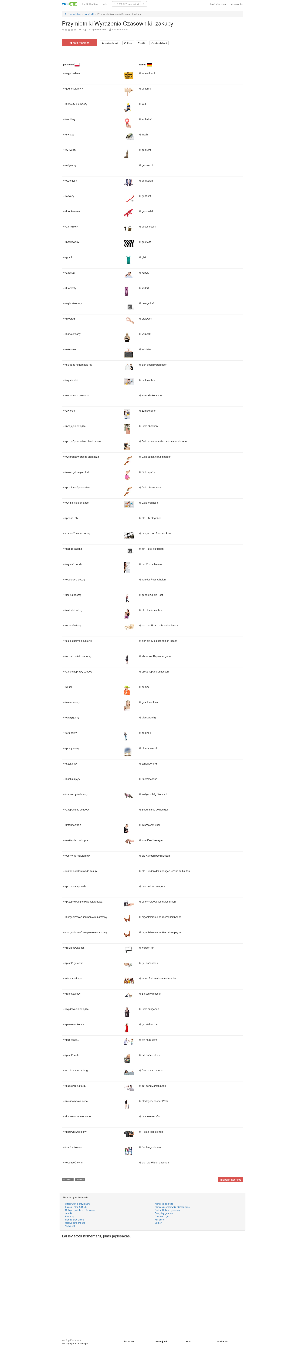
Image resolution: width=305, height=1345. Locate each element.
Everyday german (164, 1213)
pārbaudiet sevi (160, 43)
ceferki (68, 1213)
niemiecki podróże (164, 1203)
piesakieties (237, 4)
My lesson (160, 1219)
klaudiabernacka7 (121, 29)
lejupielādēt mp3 (111, 43)
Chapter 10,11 (162, 1216)
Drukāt (129, 43)
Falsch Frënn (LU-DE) (76, 1206)
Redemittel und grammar (167, 1210)
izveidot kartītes (90, 4)
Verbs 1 (159, 1222)
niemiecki (67, 1179)
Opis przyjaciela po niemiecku (80, 1210)
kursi (105, 4)
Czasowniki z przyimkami (77, 1203)
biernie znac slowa (74, 1219)
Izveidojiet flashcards (230, 1179)
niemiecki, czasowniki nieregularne (172, 1206)
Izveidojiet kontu (218, 4)
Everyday (70, 1216)
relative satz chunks (75, 1222)
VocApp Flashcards (71, 1340)
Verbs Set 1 (71, 1225)
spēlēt (142, 43)
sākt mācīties (80, 43)
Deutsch (80, 1179)
